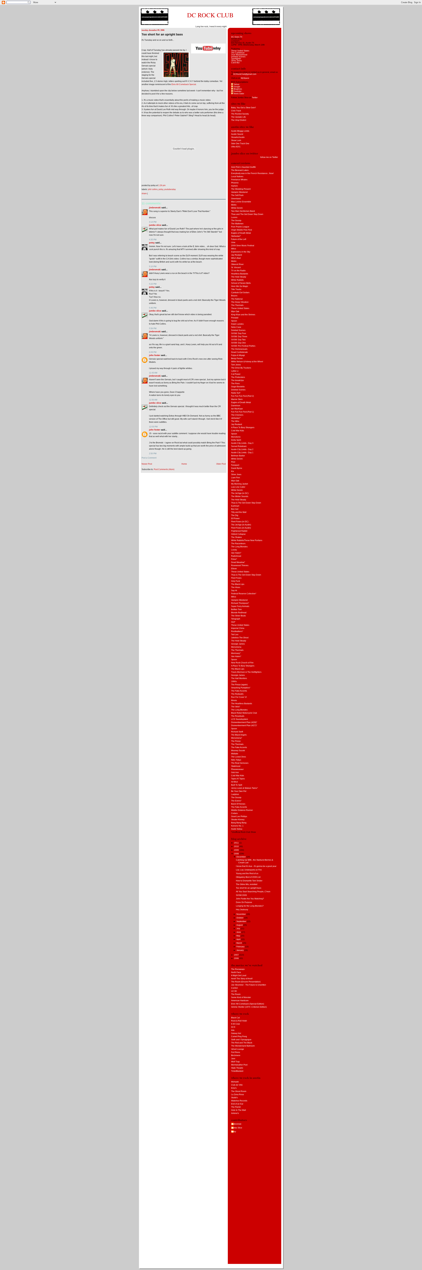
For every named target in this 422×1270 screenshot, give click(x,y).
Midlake (234, 754)
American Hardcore (240, 1001)
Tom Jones (236, 365)
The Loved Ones (238, 757)
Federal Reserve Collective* (243, 594)
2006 (236, 958)
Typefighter (236, 59)
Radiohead (236, 556)
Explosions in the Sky (240, 252)
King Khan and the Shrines (243, 315)
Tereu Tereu (236, 61)
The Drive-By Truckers (241, 368)
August (239, 925)
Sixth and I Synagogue (241, 1040)
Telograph (235, 619)
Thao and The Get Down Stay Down (247, 214)
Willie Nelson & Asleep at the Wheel (247, 362)
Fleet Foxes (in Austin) (241, 528)
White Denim (237, 208)
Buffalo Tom (236, 609)
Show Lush (236, 140)
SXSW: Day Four (238, 333)
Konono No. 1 (237, 826)
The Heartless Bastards (241, 704)
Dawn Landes (237, 324)
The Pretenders (238, 377)
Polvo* (234, 559)
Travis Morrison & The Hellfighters (246, 672)
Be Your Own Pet (238, 791)
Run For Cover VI (239, 697)
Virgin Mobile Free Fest (241, 230)
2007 (236, 955)
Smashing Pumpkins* (240, 688)
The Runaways (238, 969)
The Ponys (236, 741)
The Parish (236, 1107)
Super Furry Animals (240, 606)
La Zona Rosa (237, 1094)
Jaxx (233, 1059)
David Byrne (236, 468)
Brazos (234, 296)
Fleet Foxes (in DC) (239, 522)
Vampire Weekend (239, 192)
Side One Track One (240, 144)
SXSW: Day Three (239, 337)
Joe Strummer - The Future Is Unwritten (248, 985)
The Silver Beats (238, 616)
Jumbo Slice (155, 225)
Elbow (234, 569)
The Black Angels (239, 735)
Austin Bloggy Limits (240, 131)
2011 (236, 843)
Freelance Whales (239, 180)
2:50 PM (152, 453)
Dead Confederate (239, 352)
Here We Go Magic (239, 286)
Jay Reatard (236, 255)
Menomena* (236, 738)
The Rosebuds (237, 716)
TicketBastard (237, 1071)
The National (237, 299)
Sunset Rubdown (239, 446)
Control (234, 988)
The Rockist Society (240, 114)
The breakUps (237, 380)
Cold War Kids (237, 431)
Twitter (254, 98)
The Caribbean (238, 53)
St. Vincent (236, 267)
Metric (234, 205)
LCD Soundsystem (239, 719)
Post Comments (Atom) (164, 469)
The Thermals (237, 305)
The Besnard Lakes (240, 170)
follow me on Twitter (269, 157)
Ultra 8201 (236, 147)
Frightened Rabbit (239, 531)
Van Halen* (236, 553)
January (240, 950)
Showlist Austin (238, 137)
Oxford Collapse (238, 534)
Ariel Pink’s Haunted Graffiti (243, 167)
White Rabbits (237, 280)
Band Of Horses (238, 804)
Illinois (234, 700)
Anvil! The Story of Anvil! (242, 979)
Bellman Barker (238, 456)
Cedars (234, 813)
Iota (232, 1030)
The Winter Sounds (239, 496)
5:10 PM (152, 266)
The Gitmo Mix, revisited (246, 884)
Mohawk (235, 1082)
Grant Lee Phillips (239, 816)
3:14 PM (152, 222)
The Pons (235, 383)
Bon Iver (235, 509)
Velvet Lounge (237, 1049)
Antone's (235, 1113)
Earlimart (235, 506)
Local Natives (237, 176)
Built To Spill (236, 785)
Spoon (234, 321)
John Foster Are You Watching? (250, 899)
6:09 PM (152, 352)
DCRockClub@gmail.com (244, 74)
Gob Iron (235, 772)
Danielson (235, 406)
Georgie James (238, 644)
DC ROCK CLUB (210, 15)
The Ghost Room (238, 1091)
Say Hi (234, 590)
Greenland (236, 199)
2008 (236, 854)
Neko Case (236, 327)
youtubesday (170, 189)
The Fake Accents (239, 691)
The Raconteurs (238, 544)
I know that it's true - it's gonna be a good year (256, 866)
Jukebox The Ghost (239, 638)
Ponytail (234, 318)
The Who (235, 421)
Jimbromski (155, 207)
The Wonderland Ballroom (243, 1046)
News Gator (238, 94)
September (241, 921)
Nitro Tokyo (236, 760)
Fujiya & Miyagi (238, 355)
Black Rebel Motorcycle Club (244, 713)
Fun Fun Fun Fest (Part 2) (242, 396)
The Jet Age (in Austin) (241, 525)
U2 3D (234, 991)
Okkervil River (237, 264)
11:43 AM (153, 373)
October (240, 918)
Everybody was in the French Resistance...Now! (252, 173)
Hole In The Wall (238, 1110)
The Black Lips (237, 584)
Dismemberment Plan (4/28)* (244, 722)
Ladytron (235, 794)
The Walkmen (237, 224)
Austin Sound (237, 134)
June (238, 932)
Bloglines (237, 89)
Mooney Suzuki (238, 751)
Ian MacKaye (237, 409)
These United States (240, 51)
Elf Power (235, 518)
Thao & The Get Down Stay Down (246, 503)
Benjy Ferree (237, 358)
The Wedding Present (241, 189)
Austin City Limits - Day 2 (242, 449)
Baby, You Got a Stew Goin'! (243, 108)
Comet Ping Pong (239, 1036)
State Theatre (237, 1068)
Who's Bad (236, 258)
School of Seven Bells (241, 283)
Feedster (237, 91)
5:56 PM (152, 328)
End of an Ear (237, 1104)
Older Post (221, 464)
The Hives (235, 587)
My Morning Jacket (239, 484)
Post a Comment (149, 458)
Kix (232, 471)
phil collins (153, 189)
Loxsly (234, 550)
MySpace (245, 78)
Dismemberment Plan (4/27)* (244, 725)
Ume (233, 242)
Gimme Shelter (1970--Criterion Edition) (249, 1007)
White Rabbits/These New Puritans (246, 540)
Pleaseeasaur (237, 769)
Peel (233, 462)
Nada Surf (235, 393)
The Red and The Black (241, 1043)
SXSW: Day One (238, 343)
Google (236, 87)
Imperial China (237, 628)
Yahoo (236, 84)
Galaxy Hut (236, 1033)
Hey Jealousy (242, 910)
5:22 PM (152, 284)
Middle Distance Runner (242, 810)
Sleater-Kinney (237, 820)
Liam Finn (235, 478)
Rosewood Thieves (239, 565)
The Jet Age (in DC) (240, 493)
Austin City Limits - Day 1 (242, 453)
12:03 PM (153, 427)
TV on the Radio (238, 271)
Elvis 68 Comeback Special (183, 84)
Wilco (233, 249)
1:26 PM (162, 185)
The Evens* (236, 801)
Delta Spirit (236, 440)
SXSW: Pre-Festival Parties (243, 346)
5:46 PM (152, 308)
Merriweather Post (239, 1065)
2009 (236, 850)
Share (144, 193)
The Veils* (235, 707)
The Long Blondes (239, 547)
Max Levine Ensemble (241, 202)
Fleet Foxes (236, 578)
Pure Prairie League (240, 227)
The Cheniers (237, 415)
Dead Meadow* (238, 562)
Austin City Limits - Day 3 (242, 443)
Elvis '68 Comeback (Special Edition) (247, 1004)
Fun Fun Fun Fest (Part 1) (242, 412)
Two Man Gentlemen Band (243, 211)
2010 (236, 846)
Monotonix (236, 437)
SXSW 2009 (241, 895)
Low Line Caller (238, 487)
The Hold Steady (238, 277)
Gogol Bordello (238, 387)
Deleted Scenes (238, 57)
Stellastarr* (236, 236)
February (240, 947)
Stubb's (234, 1098)
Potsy (161, 189)
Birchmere (235, 1055)
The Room (236, 994)
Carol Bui (235, 63)
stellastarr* (236, 418)
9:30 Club (235, 1024)
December (241, 857)
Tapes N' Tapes (238, 779)
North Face (236, 972)
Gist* (233, 622)
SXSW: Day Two (238, 340)
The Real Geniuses (239, 763)
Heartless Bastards (239, 274)
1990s (234, 681)
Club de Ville (237, 1085)
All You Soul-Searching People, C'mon (253, 892)
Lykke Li (235, 371)
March (239, 943)
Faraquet (235, 465)
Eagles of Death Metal (241, 233)
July (238, 929)
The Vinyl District (238, 120)
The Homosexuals (239, 349)
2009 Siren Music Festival (242, 246)
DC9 (233, 1027)
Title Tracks (236, 289)
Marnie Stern (237, 399)
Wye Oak (235, 311)
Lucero (234, 217)
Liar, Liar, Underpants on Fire (249, 870)
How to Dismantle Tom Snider (249, 881)
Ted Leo (234, 634)
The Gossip (236, 221)
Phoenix (235, 183)
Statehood (235, 766)
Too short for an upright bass (162, 34)
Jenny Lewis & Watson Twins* (244, 788)
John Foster (154, 355)
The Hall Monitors (239, 678)
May (238, 936)
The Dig (234, 515)
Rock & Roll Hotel (239, 1021)
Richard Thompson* (240, 603)
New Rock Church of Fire (242, 663)
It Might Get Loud (238, 975)
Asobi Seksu (236, 829)
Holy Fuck (235, 581)
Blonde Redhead (238, 613)
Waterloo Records (239, 1101)
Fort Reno (235, 1052)
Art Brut (234, 782)
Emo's (234, 1088)
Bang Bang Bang (238, 823)
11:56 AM (153, 400)
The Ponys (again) (239, 685)
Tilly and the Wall (238, 512)
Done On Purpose (244, 902)
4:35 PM (152, 239)
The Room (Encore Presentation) (246, 982)
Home (184, 464)
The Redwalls (237, 694)
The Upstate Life (238, 117)
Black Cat (235, 1018)
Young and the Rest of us (247, 873)
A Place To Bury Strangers (242, 427)
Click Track (236, 111)
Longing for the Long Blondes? (250, 906)
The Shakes (236, 537)
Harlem (234, 186)
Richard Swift (237, 732)
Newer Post (147, 464)
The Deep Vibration (240, 302)
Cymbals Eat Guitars (240, 293)
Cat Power (236, 374)
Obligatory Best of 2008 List (248, 877)
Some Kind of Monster (241, 997)
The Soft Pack (237, 195)
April (238, 939)
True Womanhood (239, 55)
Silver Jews (236, 474)
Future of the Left (238, 239)
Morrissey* (236, 653)
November (241, 914)
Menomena (236, 647)
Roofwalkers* (237, 631)
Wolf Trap (235, 1062)
